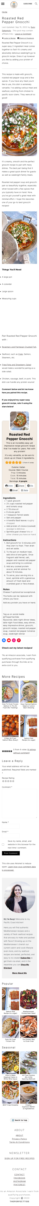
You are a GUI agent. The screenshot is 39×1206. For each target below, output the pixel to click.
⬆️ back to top (19, 1120)
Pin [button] (31, 486)
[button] (7, 462)
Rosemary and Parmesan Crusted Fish (19, 347)
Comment (7, 787)
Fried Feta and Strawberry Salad (16, 365)
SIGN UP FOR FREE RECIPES (20, 1158)
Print (10, 486)
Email (15, 490)
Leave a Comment (23, 34)
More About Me (19, 973)
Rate (25, 490)
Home (4, 12)
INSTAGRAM (19, 1181)
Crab (20, 354)
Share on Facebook (26, 38)
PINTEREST (19, 1185)
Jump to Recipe (10, 38)
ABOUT (19, 1135)
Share (21, 486)
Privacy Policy (19, 1139)
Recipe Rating (8, 778)
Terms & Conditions (19, 1142)
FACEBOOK (19, 1178)
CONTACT (19, 1174)
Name (5, 822)
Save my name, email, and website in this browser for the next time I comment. (21, 844)
